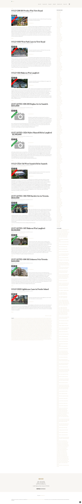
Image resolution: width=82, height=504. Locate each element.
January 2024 (59, 50)
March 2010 (59, 198)
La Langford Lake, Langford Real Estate (44, 324)
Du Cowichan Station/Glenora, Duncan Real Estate (22, 321)
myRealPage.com (42, 495)
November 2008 (59, 217)
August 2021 (59, 85)
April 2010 (58, 197)
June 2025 (58, 29)
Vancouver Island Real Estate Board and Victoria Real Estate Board (35, 499)
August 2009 (59, 206)
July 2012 (58, 164)
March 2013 (59, 154)
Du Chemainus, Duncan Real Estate (45, 320)
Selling (54, 4)
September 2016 (59, 103)
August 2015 (59, 119)
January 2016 (59, 113)
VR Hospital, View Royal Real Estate (37, 339)
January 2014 (59, 142)
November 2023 (59, 52)
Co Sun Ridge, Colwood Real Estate (62, 234)
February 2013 (59, 155)
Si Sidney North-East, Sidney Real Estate (19, 333)
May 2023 (58, 60)
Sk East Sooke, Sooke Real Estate (28, 334)
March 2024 (59, 47)
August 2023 (59, 56)
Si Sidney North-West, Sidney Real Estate (28, 333)
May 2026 (58, 16)
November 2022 (59, 67)
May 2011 (58, 181)
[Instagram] (41, 479)
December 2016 (59, 100)
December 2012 (59, 158)
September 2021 (59, 84)
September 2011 (59, 176)
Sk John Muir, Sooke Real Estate (35, 334)
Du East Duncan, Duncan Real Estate (31, 321)
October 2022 (59, 68)
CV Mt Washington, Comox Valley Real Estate (36, 320)
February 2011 (59, 185)
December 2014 (59, 129)
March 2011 (59, 183)
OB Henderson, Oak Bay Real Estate (24, 329)
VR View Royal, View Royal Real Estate (63, 461)
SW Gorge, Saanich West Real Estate (63, 423)
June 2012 (58, 165)
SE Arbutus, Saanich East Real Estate (25, 330)
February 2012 (59, 170)
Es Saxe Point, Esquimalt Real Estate (62, 284)
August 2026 (59, 12)
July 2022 (58, 72)
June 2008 (58, 223)
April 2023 (58, 61)
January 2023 (59, 64)
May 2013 (58, 152)
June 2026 (58, 15)
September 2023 (59, 55)
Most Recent (59, 11)
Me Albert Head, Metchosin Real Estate (28, 326)
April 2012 (58, 168)
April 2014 (58, 138)
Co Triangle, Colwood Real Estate (62, 235)
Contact (64, 4)
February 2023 (59, 63)
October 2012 (59, 160)
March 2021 (59, 91)
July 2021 (58, 86)
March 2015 (59, 125)
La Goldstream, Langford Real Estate (28, 324)
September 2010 (59, 191)
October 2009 (59, 204)
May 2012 (58, 166)
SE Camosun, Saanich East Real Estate (63, 369)
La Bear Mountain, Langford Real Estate (36, 323)
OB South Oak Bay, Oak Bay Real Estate (40, 329)
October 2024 (59, 39)
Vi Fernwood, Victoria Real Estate (62, 446)
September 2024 (59, 40)
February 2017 (59, 97)
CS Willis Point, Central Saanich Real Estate (26, 320)
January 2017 (59, 98)
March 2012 (59, 169)
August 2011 (59, 177)
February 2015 (59, 126)
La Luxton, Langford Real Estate (21, 325)
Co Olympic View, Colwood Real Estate (63, 232)
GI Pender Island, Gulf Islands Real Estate (20, 292)
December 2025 (59, 22)
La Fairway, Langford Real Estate (44, 323)
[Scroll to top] (80, 502)
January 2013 (59, 157)
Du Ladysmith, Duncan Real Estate (48, 321)
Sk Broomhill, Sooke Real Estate (21, 334)
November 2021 (59, 81)
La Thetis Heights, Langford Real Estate (45, 325)
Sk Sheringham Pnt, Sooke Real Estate (43, 334)
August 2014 (59, 134)
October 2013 (59, 146)
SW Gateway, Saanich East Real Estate (63, 420)
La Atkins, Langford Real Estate (28, 323)
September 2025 (59, 26)
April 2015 (58, 124)
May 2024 (58, 45)
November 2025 (59, 23)
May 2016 (58, 108)
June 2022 (58, 73)
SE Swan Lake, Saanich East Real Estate (41, 332)
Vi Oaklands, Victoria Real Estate (47, 338)
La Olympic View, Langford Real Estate (19, 233)
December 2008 (59, 216)
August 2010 (59, 192)
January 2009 (59, 215)
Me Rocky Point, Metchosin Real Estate (45, 326)
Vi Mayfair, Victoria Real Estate (40, 338)
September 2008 (59, 220)
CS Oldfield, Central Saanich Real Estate (30, 319)
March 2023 (59, 62)
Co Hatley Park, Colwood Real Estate (63, 229)
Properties (44, 4)
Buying (49, 4)
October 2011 (59, 175)
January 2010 (59, 200)
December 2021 (59, 80)
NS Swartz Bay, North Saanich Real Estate (41, 328)
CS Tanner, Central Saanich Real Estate (63, 253)
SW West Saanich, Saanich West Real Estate (20, 166)
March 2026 (59, 18)
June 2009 (58, 209)
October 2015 (59, 117)
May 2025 (58, 30)
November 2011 (59, 174)
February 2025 (59, 34)
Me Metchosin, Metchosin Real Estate (36, 326)
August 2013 (59, 148)
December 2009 (59, 202)
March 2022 (59, 77)
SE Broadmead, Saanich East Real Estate (34, 330)
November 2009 (59, 203)
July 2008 (58, 222)
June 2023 (58, 58)
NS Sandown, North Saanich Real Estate (32, 328)
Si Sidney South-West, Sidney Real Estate (46, 333)
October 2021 (59, 83)
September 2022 (59, 69)
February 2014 (59, 141)
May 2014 (58, 137)
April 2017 (58, 95)
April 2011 (58, 182)
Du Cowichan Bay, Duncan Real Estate (63, 263)
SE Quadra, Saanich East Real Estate (15, 332)
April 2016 (58, 109)
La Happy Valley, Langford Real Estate (36, 324)
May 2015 (58, 123)
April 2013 (58, 153)
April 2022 (58, 75)
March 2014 (59, 140)
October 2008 (59, 219)
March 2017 (59, 96)
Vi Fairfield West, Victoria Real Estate (43, 337)
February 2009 (59, 214)
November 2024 (59, 38)
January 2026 (59, 21)
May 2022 (58, 74)
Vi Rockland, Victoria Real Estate (21, 339)
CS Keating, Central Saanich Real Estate (21, 319)
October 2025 (59, 24)
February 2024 (59, 49)
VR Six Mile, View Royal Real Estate (18, 13)
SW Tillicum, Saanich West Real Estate (33, 336)
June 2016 (58, 107)
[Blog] (42, 479)
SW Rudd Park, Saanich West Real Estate (24, 336)
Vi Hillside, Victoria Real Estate (19, 338)
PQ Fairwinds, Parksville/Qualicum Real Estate (16, 330)
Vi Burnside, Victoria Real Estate (62, 440)
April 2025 (58, 32)
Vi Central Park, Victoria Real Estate (19, 337)
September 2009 (59, 205)
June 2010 (58, 194)
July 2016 (58, 106)
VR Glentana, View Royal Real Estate (29, 339)
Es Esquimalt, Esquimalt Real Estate (62, 275)
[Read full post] (19, 22)
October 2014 (59, 131)
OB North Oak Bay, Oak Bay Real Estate (32, 329)
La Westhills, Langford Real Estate (19, 326)
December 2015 (59, 114)
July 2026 (58, 13)
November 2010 (59, 188)
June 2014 (58, 136)
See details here (31, 23)
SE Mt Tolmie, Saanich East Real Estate (63, 386)
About (39, 4)
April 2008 (58, 226)
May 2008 (58, 225)
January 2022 (59, 79)
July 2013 (58, 149)
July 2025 (58, 28)
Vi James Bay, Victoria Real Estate (26, 338)
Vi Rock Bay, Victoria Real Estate (62, 454)
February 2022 (59, 78)
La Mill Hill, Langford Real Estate (28, 325)
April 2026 (58, 17)
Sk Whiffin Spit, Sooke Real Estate (62, 415)
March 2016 (59, 111)
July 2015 (58, 120)
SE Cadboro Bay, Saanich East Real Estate (42, 330)
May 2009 (58, 210)
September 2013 (59, 147)
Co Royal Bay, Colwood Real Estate (62, 233)
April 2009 (58, 211)
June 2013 (58, 151)
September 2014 (59, 132)
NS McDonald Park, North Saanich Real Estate (23, 328)
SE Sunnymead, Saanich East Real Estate (32, 332)
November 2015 (59, 115)
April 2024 (58, 46)
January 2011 (59, 186)
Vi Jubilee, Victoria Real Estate (33, 338)
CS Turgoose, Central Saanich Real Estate (17, 320)
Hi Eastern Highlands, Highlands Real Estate (20, 323)
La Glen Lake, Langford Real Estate (19, 324)
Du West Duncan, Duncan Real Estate (63, 274)
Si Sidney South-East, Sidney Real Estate (37, 333)
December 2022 (59, 66)
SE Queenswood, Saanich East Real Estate (23, 332)
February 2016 (59, 112)
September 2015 (59, 118)
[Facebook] (39, 479)
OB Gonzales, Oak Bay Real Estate (16, 329)
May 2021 (58, 89)
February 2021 (59, 92)
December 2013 (59, 143)
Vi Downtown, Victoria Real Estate (18, 264)
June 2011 (58, 180)
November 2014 (59, 130)
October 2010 (59, 189)
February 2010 (59, 199)
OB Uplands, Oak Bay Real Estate (48, 329)
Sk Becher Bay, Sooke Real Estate (62, 408)
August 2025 (59, 27)
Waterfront (59, 4)
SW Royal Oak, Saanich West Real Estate (16, 336)
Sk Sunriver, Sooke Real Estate (62, 414)
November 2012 (59, 159)
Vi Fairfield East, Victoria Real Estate (35, 337)
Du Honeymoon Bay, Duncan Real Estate (40, 321)
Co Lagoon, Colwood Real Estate (62, 230)
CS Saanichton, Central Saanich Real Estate (39, 319)
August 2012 (59, 163)
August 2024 (59, 41)
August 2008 (59, 221)
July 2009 (58, 208)
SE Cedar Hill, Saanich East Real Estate (63, 370)
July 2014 (58, 135)
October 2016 (59, 102)
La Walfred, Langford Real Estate (18, 137)
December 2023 (59, 51)
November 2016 (59, 101)
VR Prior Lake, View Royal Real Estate (19, 44)
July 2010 (58, 193)
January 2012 (59, 171)
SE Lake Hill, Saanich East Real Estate (63, 378)
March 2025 (59, 33)
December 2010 (59, 187)
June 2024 (58, 44)
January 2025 (59, 35)
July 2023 (58, 57)
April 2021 (58, 90)
